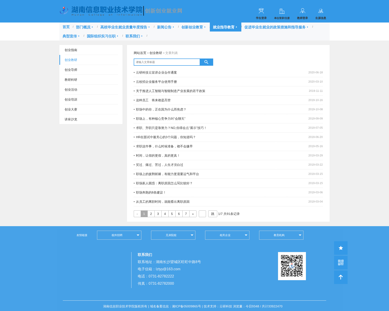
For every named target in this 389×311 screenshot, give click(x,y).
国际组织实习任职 (101, 36)
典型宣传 (70, 36)
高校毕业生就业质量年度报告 (123, 27)
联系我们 (133, 36)
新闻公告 (164, 27)
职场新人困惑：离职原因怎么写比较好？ (164, 183)
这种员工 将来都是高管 (153, 100)
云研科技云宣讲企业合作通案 (156, 72)
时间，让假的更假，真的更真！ (158, 155)
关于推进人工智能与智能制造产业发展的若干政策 (170, 91)
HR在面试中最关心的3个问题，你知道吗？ (166, 137)
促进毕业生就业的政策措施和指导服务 (275, 27)
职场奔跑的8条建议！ (151, 192)
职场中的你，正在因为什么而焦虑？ (161, 109)
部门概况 (83, 27)
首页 (66, 27)
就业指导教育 (224, 27)
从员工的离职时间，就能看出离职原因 (163, 201)
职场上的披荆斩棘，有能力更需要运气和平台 (167, 174)
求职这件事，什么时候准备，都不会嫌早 (164, 146)
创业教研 (155, 53)
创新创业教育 (192, 27)
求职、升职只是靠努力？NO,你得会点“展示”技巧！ (171, 128)
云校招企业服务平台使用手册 (156, 81)
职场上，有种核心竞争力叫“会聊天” (160, 118)
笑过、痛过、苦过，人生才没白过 (159, 165)
